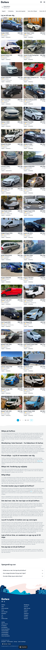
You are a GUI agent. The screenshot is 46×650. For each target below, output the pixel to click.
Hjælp (2, 606)
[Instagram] (4, 601)
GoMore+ (26, 611)
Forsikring (26, 616)
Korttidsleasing (4, 627)
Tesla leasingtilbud (4, 630)
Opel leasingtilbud (4, 634)
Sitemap (15, 641)
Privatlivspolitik (10, 641)
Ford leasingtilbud (4, 632)
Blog (2, 616)
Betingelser (3, 641)
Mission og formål (4, 608)
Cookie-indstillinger (22, 641)
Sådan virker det (27, 608)
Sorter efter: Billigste (32, 11)
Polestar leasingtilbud (5, 635)
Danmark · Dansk (7, 643)
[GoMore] (5, 2)
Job (2, 615)
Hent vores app (4, 611)
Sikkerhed (26, 618)
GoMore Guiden (4, 618)
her (31, 491)
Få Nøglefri (26, 615)
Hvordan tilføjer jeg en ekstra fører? (12, 576)
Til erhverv (26, 610)
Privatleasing (3, 625)
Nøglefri (4, 11)
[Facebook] (2, 601)
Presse (2, 610)
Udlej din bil (39, 461)
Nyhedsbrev (3, 613)
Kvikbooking (10, 11)
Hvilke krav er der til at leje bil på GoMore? (14, 570)
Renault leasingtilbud (5, 629)
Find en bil (26, 606)
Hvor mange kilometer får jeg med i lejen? (14, 573)
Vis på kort (24, 647)
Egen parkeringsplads (20, 11)
